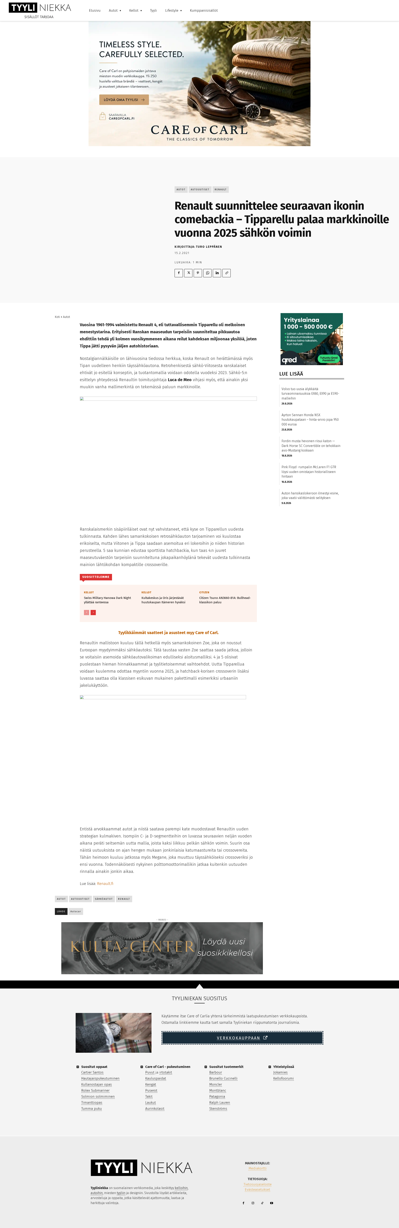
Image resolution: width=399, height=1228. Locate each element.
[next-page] (93, 612)
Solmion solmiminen (98, 1096)
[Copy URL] (226, 273)
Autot (181, 189)
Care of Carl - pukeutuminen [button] (167, 1067)
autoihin (97, 1193)
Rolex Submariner (95, 1090)
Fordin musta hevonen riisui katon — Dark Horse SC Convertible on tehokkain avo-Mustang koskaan (311, 445)
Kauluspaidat (155, 1078)
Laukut (150, 1102)
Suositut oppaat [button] (94, 1067)
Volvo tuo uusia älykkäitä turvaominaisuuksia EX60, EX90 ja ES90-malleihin (310, 393)
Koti (57, 317)
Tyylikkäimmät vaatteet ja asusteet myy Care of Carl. (168, 632)
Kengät (150, 1084)
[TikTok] (262, 1203)
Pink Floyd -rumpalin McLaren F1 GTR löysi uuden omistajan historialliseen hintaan (309, 471)
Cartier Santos (92, 1072)
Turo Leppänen (209, 247)
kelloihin (181, 1188)
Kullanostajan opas (96, 1084)
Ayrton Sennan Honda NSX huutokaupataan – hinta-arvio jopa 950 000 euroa (310, 419)
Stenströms (218, 1108)
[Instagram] (252, 1203)
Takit (149, 1096)
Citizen (204, 592)
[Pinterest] (198, 273)
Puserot (151, 1090)
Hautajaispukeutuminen (100, 1078)
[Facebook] (179, 273)
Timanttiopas (91, 1102)
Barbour (215, 1072)
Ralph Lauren (219, 1102)
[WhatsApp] (207, 273)
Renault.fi (105, 883)
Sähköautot (104, 899)
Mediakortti (258, 1168)
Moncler (215, 1084)
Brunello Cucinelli (223, 1078)
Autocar (75, 911)
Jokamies (280, 1072)
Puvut (149, 1072)
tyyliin (121, 1193)
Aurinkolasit (154, 1108)
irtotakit (165, 1072)
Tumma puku (91, 1108)
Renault (221, 189)
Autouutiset (200, 189)
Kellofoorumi (283, 1078)
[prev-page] (86, 612)
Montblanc (217, 1090)
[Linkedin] (217, 273)
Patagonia (217, 1096)
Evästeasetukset (257, 1189)
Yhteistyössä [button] (283, 1067)
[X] (188, 273)
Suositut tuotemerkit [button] (226, 1067)
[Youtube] (271, 1203)
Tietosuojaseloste (258, 1184)
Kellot (89, 592)
